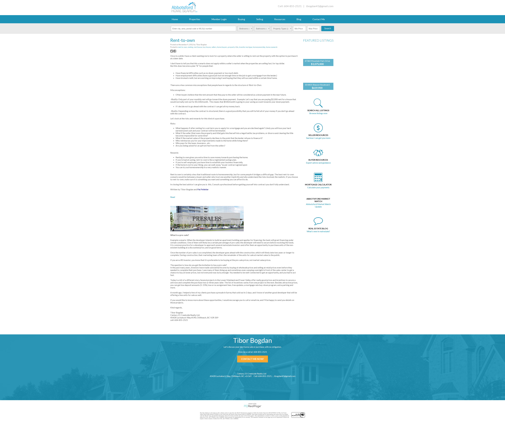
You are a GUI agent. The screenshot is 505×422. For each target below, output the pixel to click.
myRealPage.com (252, 406)
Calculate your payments (318, 187)
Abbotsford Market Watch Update (318, 205)
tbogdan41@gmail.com (319, 6)
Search (327, 28)
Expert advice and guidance (318, 162)
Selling (259, 19)
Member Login (219, 19)
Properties (194, 19)
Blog (298, 19)
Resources (279, 19)
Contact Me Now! (252, 359)
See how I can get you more (318, 138)
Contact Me (318, 19)
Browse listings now (318, 113)
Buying (241, 19)
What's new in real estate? (318, 231)
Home (175, 19)
